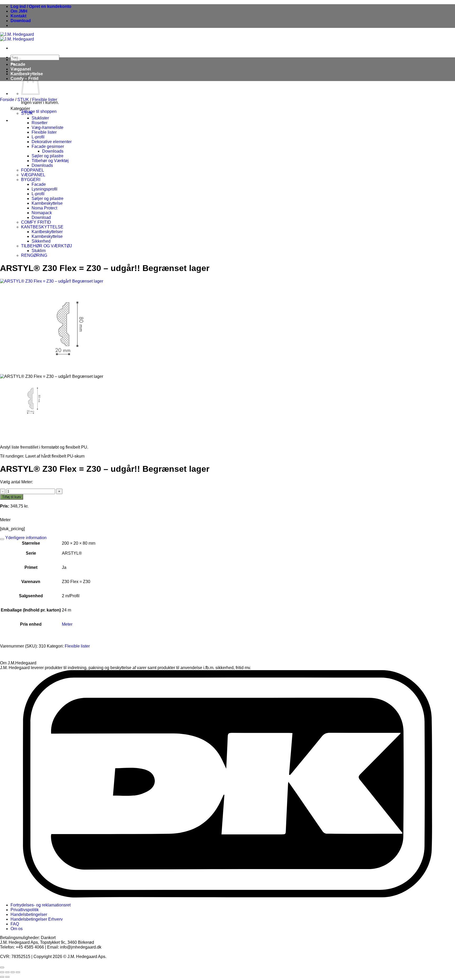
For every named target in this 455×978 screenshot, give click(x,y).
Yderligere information (25, 537)
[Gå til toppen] (2, 967)
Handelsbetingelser (29, 914)
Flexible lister (44, 99)
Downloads (52, 151)
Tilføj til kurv (11, 497)
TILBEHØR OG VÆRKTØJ (46, 246)
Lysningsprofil (44, 189)
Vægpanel (21, 69)
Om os (17, 928)
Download (21, 20)
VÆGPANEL (33, 175)
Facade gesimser (48, 146)
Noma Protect (44, 208)
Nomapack (42, 212)
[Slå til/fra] (2, 539)
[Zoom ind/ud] (2, 972)
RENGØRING (34, 255)
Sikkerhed (41, 241)
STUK (23, 99)
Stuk (15, 59)
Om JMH (19, 11)
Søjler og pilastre (47, 156)
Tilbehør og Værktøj (50, 160)
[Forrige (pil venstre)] (2, 977)
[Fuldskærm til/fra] (7, 972)
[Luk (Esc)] (18, 972)
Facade (18, 64)
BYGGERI (30, 179)
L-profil (38, 137)
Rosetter (39, 123)
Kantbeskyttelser (47, 231)
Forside (7, 99)
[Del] (13, 972)
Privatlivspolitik (25, 909)
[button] (41, 6)
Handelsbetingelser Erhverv (37, 919)
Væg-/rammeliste (47, 127)
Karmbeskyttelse (47, 203)
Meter (67, 624)
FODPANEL (32, 170)
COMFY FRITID (36, 222)
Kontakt (18, 16)
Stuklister (40, 118)
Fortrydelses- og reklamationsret (41, 905)
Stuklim (39, 250)
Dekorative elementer (52, 141)
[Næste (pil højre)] (7, 977)
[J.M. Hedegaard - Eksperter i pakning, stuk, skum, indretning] (17, 36)
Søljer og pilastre (47, 198)
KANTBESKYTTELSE (42, 227)
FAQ (15, 924)
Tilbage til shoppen (39, 111)
